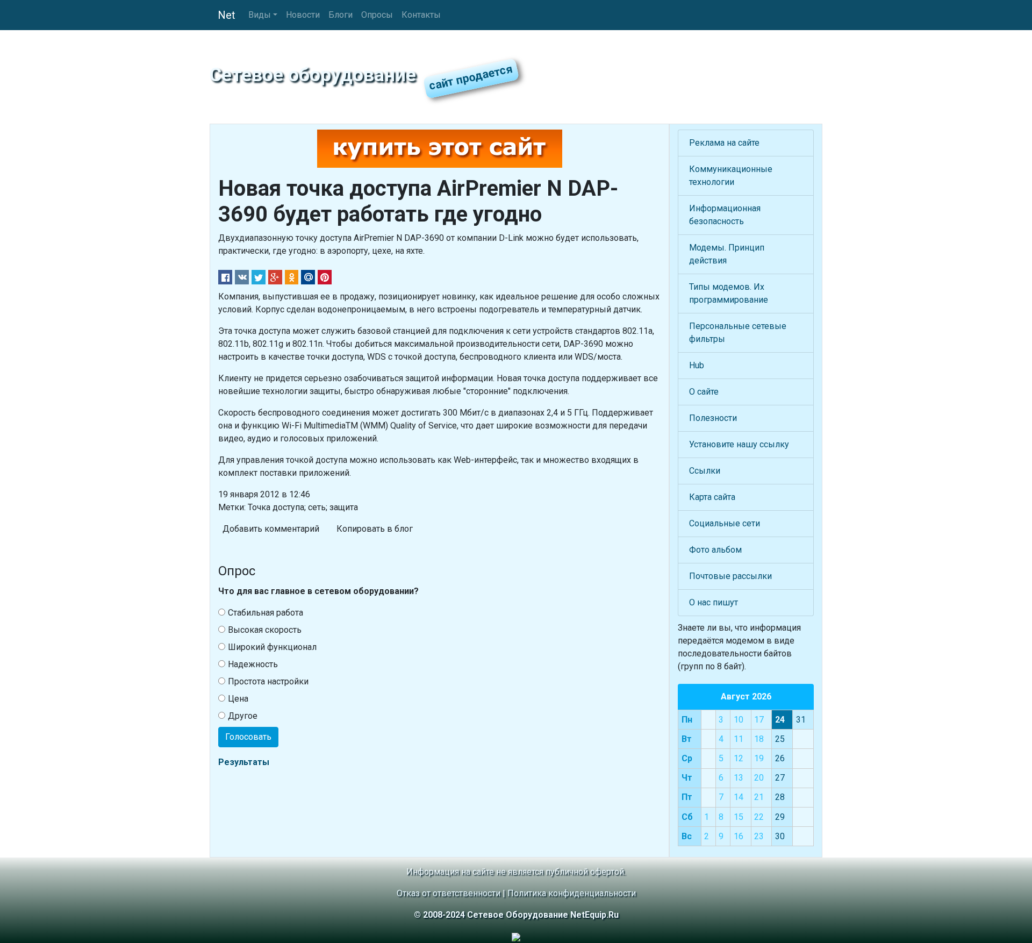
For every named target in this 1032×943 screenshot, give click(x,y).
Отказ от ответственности (448, 893)
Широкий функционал (272, 647)
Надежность (253, 664)
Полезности (713, 418)
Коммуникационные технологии (730, 175)
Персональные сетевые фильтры (737, 332)
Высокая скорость (265, 630)
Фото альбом (715, 550)
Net (226, 15)
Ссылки (704, 471)
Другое (242, 716)
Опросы (377, 15)
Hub (696, 365)
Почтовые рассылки (730, 576)
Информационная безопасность (725, 214)
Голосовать (248, 737)
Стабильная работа (265, 613)
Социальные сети (724, 523)
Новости (303, 15)
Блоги (340, 15)
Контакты (421, 15)
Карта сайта (712, 497)
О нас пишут (713, 602)
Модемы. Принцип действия (726, 254)
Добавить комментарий (271, 529)
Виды (259, 15)
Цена (238, 699)
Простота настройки (268, 681)
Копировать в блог (374, 529)
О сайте (704, 392)
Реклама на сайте (724, 143)
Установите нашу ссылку (739, 444)
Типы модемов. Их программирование (728, 293)
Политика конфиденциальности (571, 893)
